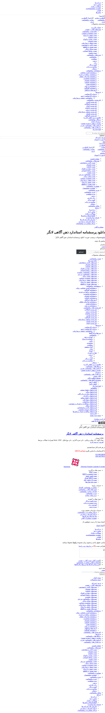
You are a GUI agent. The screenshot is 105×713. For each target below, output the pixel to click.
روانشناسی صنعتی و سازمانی (83, 98)
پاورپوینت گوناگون (91, 116)
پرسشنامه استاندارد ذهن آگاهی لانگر (84, 433)
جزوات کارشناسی (90, 94)
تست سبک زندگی (91, 49)
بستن (103, 246)
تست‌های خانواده (91, 266)
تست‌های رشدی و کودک (88, 268)
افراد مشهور (88, 347)
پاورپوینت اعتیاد (91, 106)
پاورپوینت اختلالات (91, 104)
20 (97, 421)
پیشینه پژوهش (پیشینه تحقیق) (91, 370)
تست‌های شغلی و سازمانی (88, 280)
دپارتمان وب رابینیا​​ (85, 546)
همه (92, 421)
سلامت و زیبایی (91, 67)
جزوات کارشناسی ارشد (89, 96)
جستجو (102, 248)
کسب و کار (93, 65)
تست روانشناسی (95, 259)
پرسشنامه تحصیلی (90, 80)
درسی (95, 61)
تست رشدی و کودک (90, 39)
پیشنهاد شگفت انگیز (94, 378)
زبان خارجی (91, 198)
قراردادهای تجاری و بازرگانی (87, 394)
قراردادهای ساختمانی (89, 402)
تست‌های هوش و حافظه (88, 284)
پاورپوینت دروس (91, 110)
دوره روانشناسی (89, 192)
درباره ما (92, 210)
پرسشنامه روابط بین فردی (88, 74)
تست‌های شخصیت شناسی (88, 278)
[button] (96, 442)
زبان (95, 63)
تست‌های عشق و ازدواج (89, 282)
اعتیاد (91, 351)
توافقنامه (94, 388)
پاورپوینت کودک (91, 114)
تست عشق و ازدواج (90, 35)
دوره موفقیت (90, 194)
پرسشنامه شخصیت (90, 78)
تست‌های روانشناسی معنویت (87, 272)
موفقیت (94, 59)
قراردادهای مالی (91, 392)
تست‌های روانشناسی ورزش (87, 274)
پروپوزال (98, 372)
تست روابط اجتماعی (90, 51)
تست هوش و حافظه (90, 47)
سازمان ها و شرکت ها (87, 219)
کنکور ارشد (93, 382)
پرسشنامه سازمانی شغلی (88, 76)
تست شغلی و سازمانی (89, 43)
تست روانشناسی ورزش (87, 174)
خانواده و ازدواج (87, 339)
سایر (91, 349)
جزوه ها (98, 325)
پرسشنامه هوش (91, 84)
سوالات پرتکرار (90, 214)
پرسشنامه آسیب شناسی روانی (86, 288)
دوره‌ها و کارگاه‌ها (95, 333)
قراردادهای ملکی (91, 406)
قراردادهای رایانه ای (90, 396)
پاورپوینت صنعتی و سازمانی (87, 112)
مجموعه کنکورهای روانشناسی (90, 380)
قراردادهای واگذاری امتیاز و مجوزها (85, 411)
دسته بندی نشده (95, 415)
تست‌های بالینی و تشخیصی (88, 262)
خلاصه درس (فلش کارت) (92, 364)
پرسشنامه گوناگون (90, 88)
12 (99, 421)
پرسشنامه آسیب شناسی (88, 72)
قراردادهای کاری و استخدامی (87, 407)
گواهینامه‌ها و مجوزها (88, 216)
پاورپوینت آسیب (91, 102)
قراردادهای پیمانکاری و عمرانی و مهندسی (83, 404)
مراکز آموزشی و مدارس (87, 221)
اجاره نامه (93, 413)
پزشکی (94, 69)
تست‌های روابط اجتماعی (88, 270)
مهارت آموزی (92, 353)
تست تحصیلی (92, 41)
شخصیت (90, 343)
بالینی (91, 341)
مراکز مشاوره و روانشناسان (85, 223)
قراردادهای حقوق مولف (89, 398)
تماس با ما (91, 212)
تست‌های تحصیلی (91, 264)
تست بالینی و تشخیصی (89, 45)
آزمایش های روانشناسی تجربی (90, 368)
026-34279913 (100, 456)
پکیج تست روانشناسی (89, 31)
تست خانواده (92, 37)
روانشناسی (93, 57)
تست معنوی (92, 53)
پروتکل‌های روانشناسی (93, 366)
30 (95, 421)
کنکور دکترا (93, 384)
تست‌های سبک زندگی (89, 276)
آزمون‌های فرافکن (90, 90)
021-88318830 (100, 454)
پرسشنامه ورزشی (90, 86)
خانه (103, 237)
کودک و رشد (88, 337)
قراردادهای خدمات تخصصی (87, 409)
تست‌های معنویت (91, 597)
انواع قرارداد (97, 386)
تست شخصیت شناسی (89, 33)
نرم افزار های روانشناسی (92, 374)
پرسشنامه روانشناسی (93, 286)
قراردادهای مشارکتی (90, 400)
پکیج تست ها (92, 260)
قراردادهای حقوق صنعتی (88, 390)
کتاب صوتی (97, 376)
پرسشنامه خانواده (91, 82)
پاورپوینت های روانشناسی (92, 308)
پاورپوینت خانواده (91, 108)
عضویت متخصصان (88, 188)
